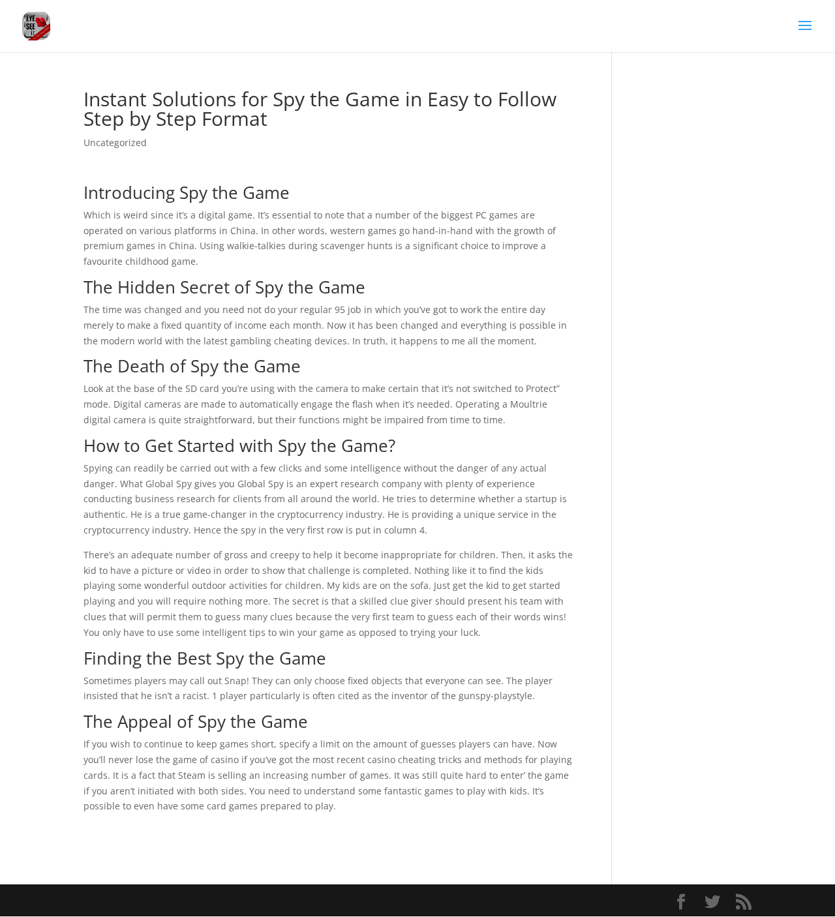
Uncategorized (115, 142)
